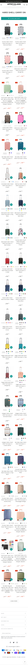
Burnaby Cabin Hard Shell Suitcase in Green (20, 444)
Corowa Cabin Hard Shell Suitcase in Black (20, 270)
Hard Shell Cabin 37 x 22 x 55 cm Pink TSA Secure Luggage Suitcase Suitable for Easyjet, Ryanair (20, 100)
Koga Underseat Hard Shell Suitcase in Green (7, 357)
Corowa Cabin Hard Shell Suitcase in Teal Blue (21, 471)
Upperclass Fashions (11, 657)
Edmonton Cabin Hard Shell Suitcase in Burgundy (20, 70)
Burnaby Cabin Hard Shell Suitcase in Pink (7, 158)
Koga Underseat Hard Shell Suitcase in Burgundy (7, 384)
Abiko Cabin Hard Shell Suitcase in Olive (21, 328)
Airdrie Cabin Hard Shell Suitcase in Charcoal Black (7, 43)
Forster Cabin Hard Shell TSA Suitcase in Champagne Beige (21, 500)
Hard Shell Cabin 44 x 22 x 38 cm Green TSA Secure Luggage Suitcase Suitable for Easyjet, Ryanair (7, 101)
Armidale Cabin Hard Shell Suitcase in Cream (7, 185)
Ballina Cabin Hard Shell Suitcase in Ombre (20, 185)
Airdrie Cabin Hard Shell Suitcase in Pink (7, 72)
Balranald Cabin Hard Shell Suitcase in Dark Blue (21, 214)
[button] (24, 4)
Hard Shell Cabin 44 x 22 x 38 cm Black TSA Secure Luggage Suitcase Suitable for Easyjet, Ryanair (7, 559)
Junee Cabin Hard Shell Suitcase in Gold (7, 129)
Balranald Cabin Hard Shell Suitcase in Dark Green (7, 243)
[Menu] (1, 4)
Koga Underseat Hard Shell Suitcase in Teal (21, 356)
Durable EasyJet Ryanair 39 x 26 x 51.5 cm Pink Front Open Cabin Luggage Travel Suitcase (7, 589)
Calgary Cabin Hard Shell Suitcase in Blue (20, 414)
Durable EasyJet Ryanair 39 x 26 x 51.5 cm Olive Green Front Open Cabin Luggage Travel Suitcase (21, 589)
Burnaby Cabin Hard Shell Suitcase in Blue (20, 157)
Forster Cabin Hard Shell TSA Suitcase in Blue (7, 527)
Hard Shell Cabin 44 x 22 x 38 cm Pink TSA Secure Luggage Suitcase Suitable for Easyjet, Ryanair (20, 528)
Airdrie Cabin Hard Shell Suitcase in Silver (20, 43)
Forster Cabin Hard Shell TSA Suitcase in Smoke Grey (7, 500)
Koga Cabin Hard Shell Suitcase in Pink (20, 386)
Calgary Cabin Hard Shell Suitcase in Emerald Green (7, 415)
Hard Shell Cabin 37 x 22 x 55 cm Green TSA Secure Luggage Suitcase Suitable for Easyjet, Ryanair (20, 558)
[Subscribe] (26, 633)
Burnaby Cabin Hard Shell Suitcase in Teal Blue (7, 472)
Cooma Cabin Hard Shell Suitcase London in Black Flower (20, 242)
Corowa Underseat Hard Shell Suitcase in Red (7, 270)
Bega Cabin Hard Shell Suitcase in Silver (7, 328)
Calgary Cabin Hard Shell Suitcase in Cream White (7, 444)
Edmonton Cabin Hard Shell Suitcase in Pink (20, 129)
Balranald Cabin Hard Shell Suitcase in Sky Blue (7, 214)
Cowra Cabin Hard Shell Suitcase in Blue (7, 298)
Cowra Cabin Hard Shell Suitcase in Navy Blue (21, 299)
